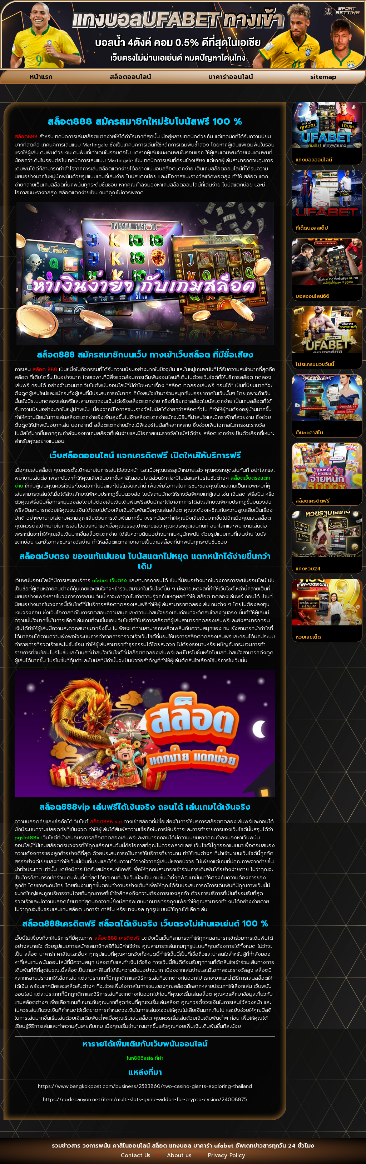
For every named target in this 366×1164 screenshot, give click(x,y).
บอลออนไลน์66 (312, 296)
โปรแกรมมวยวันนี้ (315, 364)
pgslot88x (27, 837)
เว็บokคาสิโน (309, 432)
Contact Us (135, 1155)
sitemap (323, 77)
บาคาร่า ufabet (213, 1145)
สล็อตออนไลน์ (130, 77)
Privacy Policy (226, 1155)
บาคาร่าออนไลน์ (230, 77)
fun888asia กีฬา (145, 1058)
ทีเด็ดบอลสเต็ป (312, 228)
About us (179, 1155)
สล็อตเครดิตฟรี (313, 501)
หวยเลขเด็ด (308, 637)
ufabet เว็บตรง (109, 580)
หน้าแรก (41, 77)
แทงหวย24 (308, 569)
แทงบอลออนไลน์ (314, 160)
